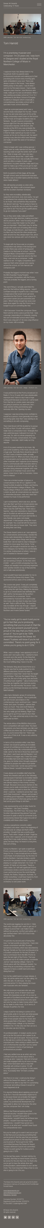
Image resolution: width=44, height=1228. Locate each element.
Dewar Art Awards (10, 3)
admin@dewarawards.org (12, 1193)
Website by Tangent (10, 1195)
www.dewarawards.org (11, 1190)
